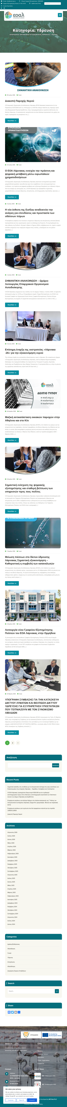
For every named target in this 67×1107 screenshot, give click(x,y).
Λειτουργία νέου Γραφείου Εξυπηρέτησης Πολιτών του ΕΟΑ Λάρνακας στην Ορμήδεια (30, 631)
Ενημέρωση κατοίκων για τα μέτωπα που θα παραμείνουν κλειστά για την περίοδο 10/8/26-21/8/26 (31, 809)
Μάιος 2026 (11, 843)
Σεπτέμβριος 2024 (13, 913)
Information (41, 1057)
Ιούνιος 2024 (11, 924)
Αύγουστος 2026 (12, 832)
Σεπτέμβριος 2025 (13, 871)
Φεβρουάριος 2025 (13, 896)
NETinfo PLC (53, 1099)
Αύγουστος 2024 (12, 917)
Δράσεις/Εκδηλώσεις (14, 944)
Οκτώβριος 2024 (12, 910)
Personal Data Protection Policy (33, 1104)
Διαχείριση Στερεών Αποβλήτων (17, 971)
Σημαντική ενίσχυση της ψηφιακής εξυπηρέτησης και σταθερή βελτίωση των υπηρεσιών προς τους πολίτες (29, 488)
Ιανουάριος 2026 (12, 857)
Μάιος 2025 (11, 885)
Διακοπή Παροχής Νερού (19, 101)
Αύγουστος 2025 (12, 875)
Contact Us (41, 1063)
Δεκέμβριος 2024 (12, 903)
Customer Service (43, 1054)
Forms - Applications (43, 1060)
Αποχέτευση (11, 962)
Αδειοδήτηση (11, 948)
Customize (10, 1100)
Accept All (31, 1100)
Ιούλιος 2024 (11, 920)
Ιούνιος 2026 (11, 839)
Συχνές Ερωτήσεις (8, 6)
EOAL (39, 1048)
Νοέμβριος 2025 (12, 864)
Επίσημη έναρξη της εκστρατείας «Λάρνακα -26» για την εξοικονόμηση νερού (30, 351)
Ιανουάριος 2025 (12, 899)
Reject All (21, 1100)
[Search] (57, 991)
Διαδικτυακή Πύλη (36, 3)
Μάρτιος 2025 (12, 892)
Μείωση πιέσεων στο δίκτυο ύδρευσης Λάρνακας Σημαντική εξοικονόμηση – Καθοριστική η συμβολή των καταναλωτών (29, 560)
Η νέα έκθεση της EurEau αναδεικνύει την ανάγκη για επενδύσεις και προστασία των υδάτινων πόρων (29, 213)
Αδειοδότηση (11, 966)
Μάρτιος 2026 (12, 850)
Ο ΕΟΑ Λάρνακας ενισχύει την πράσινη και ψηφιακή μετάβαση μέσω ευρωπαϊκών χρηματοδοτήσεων (30, 174)
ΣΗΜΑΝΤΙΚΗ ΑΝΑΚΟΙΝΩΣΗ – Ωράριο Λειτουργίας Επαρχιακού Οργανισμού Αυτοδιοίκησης (27, 284)
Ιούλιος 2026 (11, 836)
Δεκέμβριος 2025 (12, 860)
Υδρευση (10, 957)
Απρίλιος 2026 (12, 846)
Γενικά (19, 95)
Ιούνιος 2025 (11, 882)
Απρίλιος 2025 (12, 889)
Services (40, 1051)
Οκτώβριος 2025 (12, 867)
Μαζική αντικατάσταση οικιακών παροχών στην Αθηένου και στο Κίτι (32, 419)
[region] (21, 1095)
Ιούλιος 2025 (11, 878)
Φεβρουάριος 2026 (13, 853)
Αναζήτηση (12, 757)
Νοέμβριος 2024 (12, 906)
